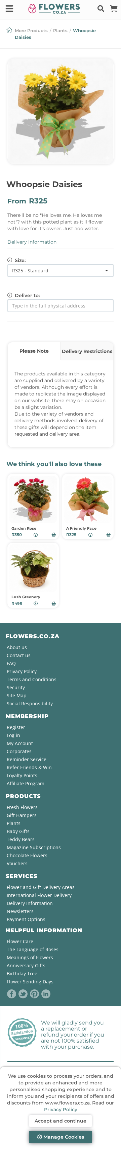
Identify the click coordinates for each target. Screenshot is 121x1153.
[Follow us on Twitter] (23, 994)
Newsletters (20, 911)
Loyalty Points (22, 775)
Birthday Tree (22, 973)
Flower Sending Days (30, 981)
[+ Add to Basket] (53, 534)
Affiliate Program (25, 783)
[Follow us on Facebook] (12, 994)
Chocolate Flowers (27, 855)
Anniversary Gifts (26, 965)
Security (16, 687)
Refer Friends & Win (29, 767)
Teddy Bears (21, 839)
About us (17, 647)
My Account (20, 743)
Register (16, 727)
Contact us (19, 655)
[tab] (34, 351)
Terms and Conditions (31, 679)
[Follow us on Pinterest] (35, 994)
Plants (60, 30)
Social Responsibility (30, 703)
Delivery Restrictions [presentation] (87, 351)
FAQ (11, 663)
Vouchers (17, 863)
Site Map (17, 695)
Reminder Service (26, 759)
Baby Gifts (18, 831)
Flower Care (20, 941)
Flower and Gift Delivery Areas (41, 887)
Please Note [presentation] (34, 351)
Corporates (19, 751)
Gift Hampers (22, 815)
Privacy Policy (60, 1109)
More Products (31, 30)
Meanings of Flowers (30, 957)
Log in (13, 735)
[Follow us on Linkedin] (46, 994)
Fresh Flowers (22, 807)
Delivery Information (31, 242)
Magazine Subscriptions (34, 847)
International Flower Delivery (39, 895)
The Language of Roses (32, 949)
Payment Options (26, 919)
